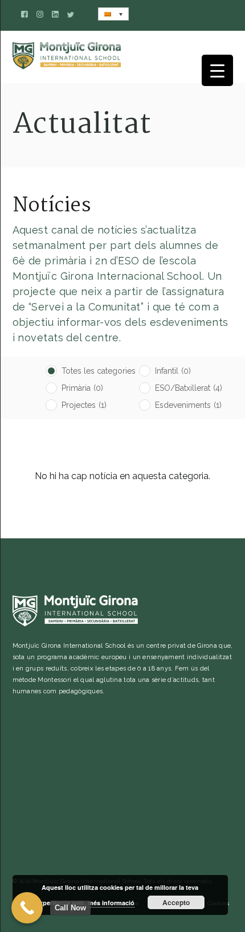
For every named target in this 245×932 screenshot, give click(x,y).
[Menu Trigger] (217, 70)
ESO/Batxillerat (188, 388)
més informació (111, 902)
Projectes (84, 405)
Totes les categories (99, 370)
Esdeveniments (188, 405)
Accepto (176, 902)
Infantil (173, 370)
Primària (82, 388)
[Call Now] (27, 907)
